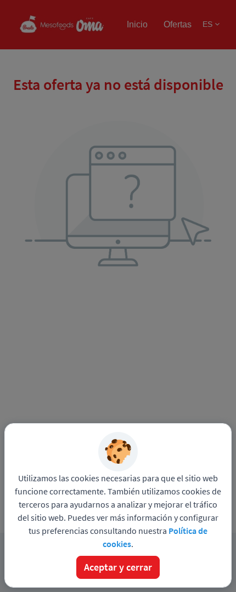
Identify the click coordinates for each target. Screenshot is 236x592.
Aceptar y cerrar (118, 567)
